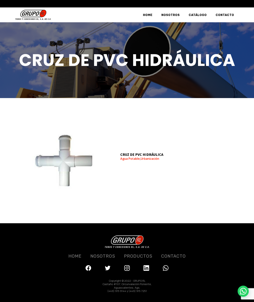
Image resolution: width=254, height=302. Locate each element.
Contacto (225, 15)
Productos (138, 256)
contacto (173, 256)
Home (147, 15)
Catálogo (198, 15)
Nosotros (170, 15)
